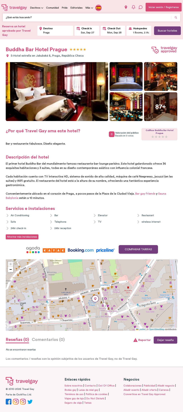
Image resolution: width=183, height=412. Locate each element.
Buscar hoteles (167, 30)
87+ (160, 107)
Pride (65, 8)
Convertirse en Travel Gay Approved (144, 394)
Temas (88, 403)
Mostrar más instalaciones (22, 237)
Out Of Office (106, 386)
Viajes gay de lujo (74, 398)
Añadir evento (131, 390)
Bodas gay (70, 390)
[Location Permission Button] (126, 7)
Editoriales (76, 8)
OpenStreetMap (156, 329)
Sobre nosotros (74, 386)
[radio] (71, 49)
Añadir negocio (165, 386)
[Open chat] (141, 7)
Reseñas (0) (17, 340)
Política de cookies (96, 394)
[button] (95, 298)
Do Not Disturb (95, 398)
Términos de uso (74, 394)
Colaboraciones (132, 386)
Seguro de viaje (73, 403)
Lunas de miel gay (88, 390)
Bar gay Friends (145, 193)
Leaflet (141, 329)
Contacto (90, 386)
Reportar (144, 340)
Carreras (164, 390)
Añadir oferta (149, 390)
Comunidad (52, 8)
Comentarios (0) (48, 340)
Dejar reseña (165, 340)
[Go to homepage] (14, 7)
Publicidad (149, 386)
